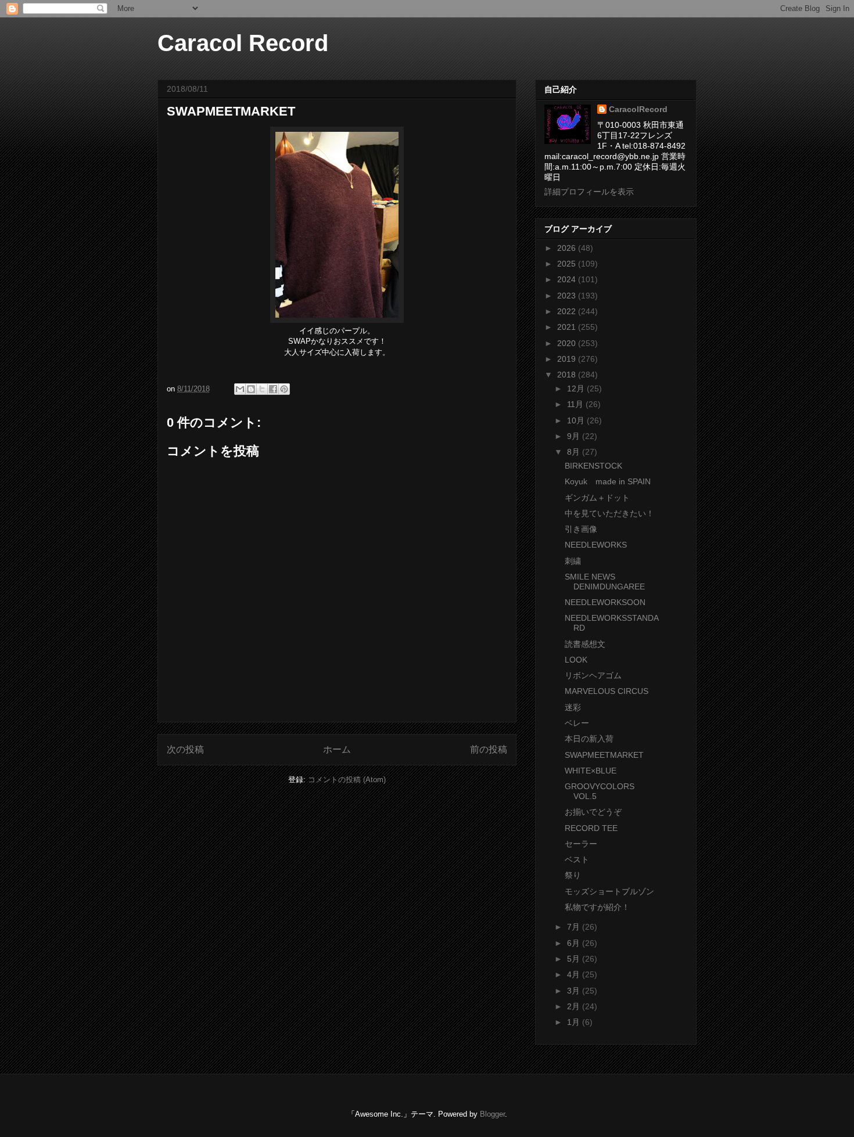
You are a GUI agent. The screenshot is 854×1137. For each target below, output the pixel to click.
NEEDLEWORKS (596, 544)
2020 (567, 343)
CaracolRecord (638, 109)
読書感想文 (585, 644)
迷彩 (573, 707)
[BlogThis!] (251, 389)
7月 (574, 926)
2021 (567, 327)
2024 (567, 279)
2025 (567, 263)
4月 (574, 974)
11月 (576, 404)
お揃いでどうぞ (593, 811)
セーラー (581, 843)
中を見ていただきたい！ (609, 513)
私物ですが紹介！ (597, 907)
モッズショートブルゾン (609, 891)
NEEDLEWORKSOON (605, 602)
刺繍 (573, 561)
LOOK (576, 659)
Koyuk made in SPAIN (608, 481)
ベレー (577, 723)
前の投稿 (488, 749)
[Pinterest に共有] (284, 389)
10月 (577, 420)
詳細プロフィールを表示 (589, 191)
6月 (574, 943)
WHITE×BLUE (590, 770)
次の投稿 (185, 749)
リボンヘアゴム (593, 675)
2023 (567, 295)
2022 (567, 311)
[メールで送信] (240, 389)
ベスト (577, 859)
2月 (574, 1006)
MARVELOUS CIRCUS (606, 691)
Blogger (492, 1114)
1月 (574, 1022)
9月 (574, 436)
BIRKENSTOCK (593, 465)
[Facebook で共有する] (273, 389)
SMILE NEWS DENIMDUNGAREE (605, 581)
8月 (574, 451)
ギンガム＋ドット (597, 497)
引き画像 (581, 529)
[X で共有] (262, 389)
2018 (567, 374)
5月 (574, 958)
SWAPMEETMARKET (604, 755)
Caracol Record (242, 43)
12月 (577, 388)
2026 (567, 248)
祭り (573, 875)
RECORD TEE (591, 828)
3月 (574, 990)
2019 (567, 359)
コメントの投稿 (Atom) (347, 779)
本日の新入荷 (589, 738)
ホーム (337, 749)
